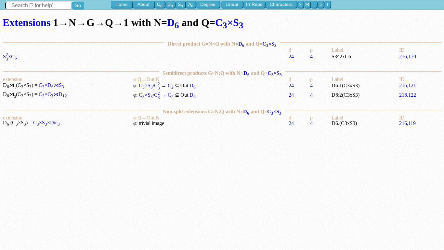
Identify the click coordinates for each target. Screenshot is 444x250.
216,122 (407, 95)
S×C (10, 56)
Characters (281, 4)
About (143, 4)
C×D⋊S (51, 85)
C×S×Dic (46, 122)
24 (291, 56)
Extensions (26, 22)
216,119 (407, 123)
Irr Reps (254, 4)
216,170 (407, 56)
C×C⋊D (53, 94)
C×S (229, 22)
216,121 (407, 85)
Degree (207, 4)
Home (121, 4)
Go (77, 5)
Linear (232, 4)
